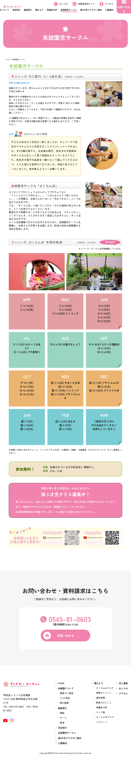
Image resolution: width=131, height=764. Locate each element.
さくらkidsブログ (104, 688)
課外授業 (100, 697)
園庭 (62, 712)
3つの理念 (65, 698)
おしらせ (123, 688)
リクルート (101, 722)
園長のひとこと (104, 702)
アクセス (123, 693)
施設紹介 (62, 708)
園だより (98, 683)
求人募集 (123, 683)
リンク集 (100, 712)
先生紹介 (62, 727)
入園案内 (62, 743)
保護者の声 (101, 707)
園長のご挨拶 (66, 693)
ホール (63, 717)
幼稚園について (66, 688)
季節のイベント (104, 692)
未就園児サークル (67, 732)
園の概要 (64, 702)
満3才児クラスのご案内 (69, 738)
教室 (62, 722)
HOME (8, 59)
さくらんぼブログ (105, 717)
